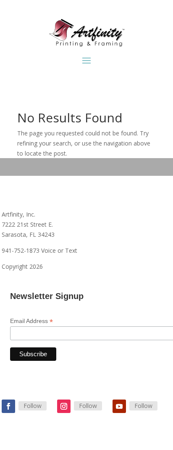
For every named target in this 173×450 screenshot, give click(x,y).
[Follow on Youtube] (119, 406)
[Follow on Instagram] (64, 406)
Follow (33, 406)
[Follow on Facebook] (8, 406)
